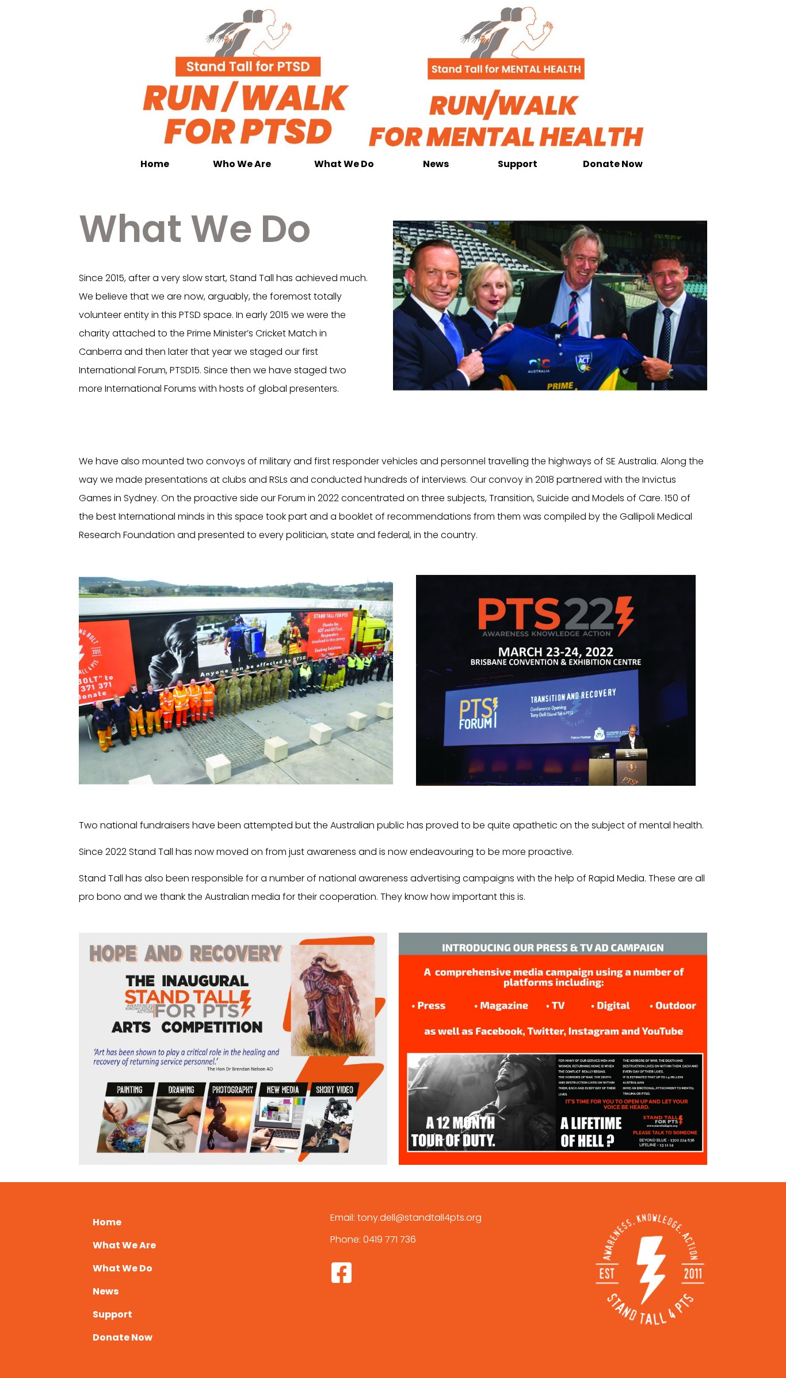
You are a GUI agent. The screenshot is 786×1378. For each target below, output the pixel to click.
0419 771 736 (389, 1239)
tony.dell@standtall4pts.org (419, 1217)
